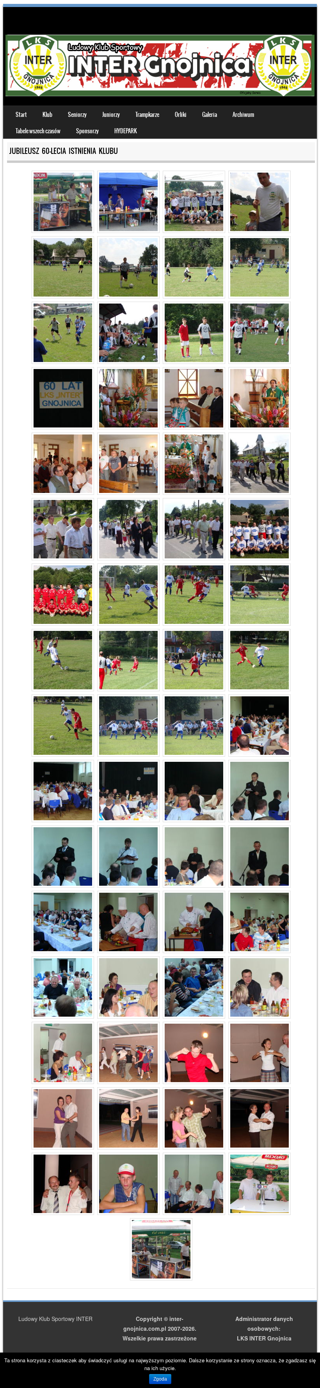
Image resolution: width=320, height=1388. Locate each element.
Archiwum (243, 114)
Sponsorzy (87, 131)
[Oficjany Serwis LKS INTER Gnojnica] (160, 94)
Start (21, 114)
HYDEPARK (125, 131)
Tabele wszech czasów (38, 131)
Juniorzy (111, 114)
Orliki (181, 114)
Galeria (209, 114)
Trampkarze (147, 114)
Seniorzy (77, 114)
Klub (47, 114)
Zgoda (160, 1379)
